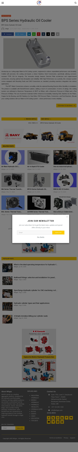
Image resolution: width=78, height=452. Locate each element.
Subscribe (58, 232)
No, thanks (40, 237)
